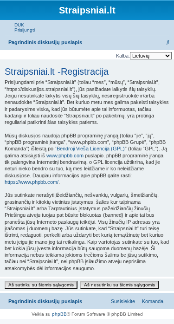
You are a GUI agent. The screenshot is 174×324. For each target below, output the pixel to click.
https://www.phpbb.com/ (31, 182)
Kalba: (123, 55)
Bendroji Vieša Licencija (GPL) (91, 148)
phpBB (59, 314)
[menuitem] (17, 24)
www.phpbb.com (65, 155)
